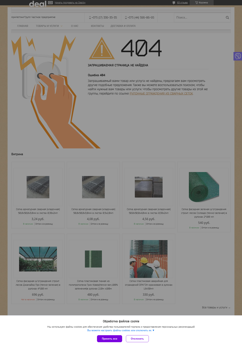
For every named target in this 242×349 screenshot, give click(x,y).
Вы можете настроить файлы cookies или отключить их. (119, 330)
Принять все (109, 338)
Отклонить (137, 338)
